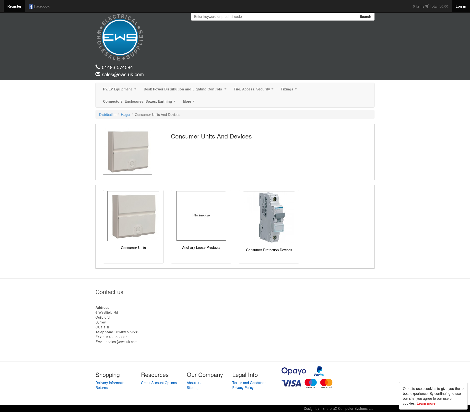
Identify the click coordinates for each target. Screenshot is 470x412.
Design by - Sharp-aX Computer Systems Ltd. (339, 408)
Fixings (290, 90)
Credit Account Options (159, 382)
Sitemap (193, 387)
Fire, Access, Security (254, 90)
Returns (101, 387)
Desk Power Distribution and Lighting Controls (186, 90)
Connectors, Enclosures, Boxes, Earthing (140, 103)
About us (193, 382)
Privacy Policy (243, 387)
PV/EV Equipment (120, 90)
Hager (125, 114)
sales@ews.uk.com (123, 341)
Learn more (426, 403)
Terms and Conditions (249, 382)
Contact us (109, 291)
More (190, 103)
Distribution (108, 114)
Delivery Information (111, 382)
